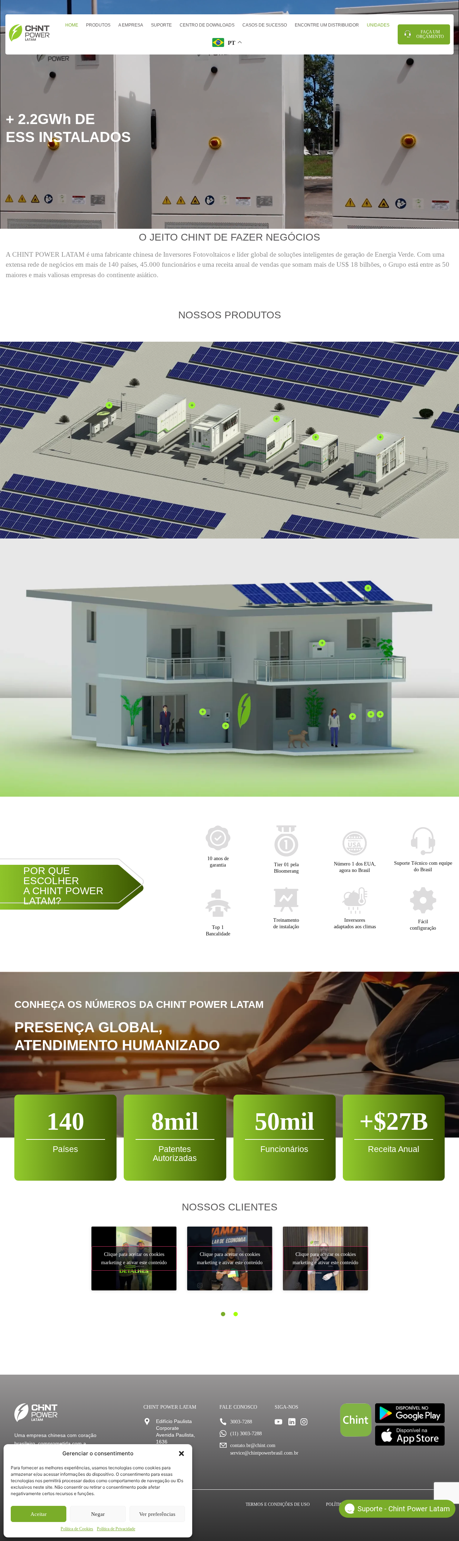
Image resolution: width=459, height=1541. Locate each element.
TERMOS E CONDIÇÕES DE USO (278, 1504)
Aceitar (38, 1514)
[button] (181, 1453)
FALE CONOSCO (238, 1407)
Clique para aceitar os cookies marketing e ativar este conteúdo (134, 1258)
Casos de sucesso (264, 25)
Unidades (378, 25)
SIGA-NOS (286, 1407)
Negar (98, 1514)
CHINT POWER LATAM (169, 1407)
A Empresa (130, 25)
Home (71, 25)
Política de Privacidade (116, 1528)
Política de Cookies (77, 1528)
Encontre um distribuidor (327, 25)
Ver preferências (157, 1514)
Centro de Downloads (207, 25)
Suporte (161, 25)
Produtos (98, 25)
